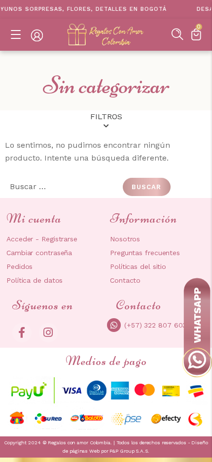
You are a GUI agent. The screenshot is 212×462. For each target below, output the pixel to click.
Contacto (125, 280)
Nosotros (125, 239)
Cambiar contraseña (39, 253)
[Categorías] (16, 35)
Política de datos (34, 280)
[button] (177, 34)
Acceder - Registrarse (41, 239)
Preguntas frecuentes (145, 253)
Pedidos (19, 266)
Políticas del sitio (138, 266)
